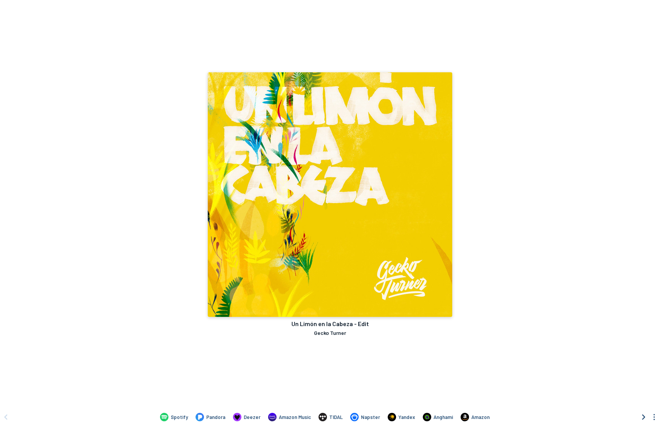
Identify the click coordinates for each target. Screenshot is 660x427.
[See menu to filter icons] (654, 417)
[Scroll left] (6, 417)
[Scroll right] (644, 417)
